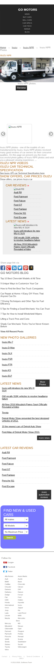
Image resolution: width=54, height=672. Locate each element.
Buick (20, 582)
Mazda (7, 618)
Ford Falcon (20, 200)
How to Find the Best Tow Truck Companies (21, 288)
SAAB (7, 639)
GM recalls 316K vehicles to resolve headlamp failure (27, 238)
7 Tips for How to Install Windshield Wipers (21, 314)
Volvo (7, 649)
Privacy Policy (17, 656)
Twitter (10, 571)
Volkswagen (22, 647)
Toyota (5, 412)
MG (19, 623)
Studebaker (22, 642)
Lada (6, 613)
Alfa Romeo (9, 576)
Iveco (7, 608)
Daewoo (8, 589)
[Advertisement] (37, 106)
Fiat (6, 597)
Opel (19, 628)
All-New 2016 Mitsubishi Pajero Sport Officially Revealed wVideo (25, 247)
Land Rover (22, 613)
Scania (20, 639)
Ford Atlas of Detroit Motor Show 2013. (21, 432)
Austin (20, 579)
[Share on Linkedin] (14, 267)
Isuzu (20, 605)
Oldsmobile (9, 628)
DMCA (21, 658)
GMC (7, 600)
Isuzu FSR (7, 359)
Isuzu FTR (7, 364)
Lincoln (7, 615)
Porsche (8, 636)
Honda (7, 602)
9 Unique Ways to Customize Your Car (19, 283)
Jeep (6, 610)
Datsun (20, 592)
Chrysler (8, 587)
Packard (8, 631)
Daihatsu (8, 592)
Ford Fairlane (20, 209)
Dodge (7, 595)
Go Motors (27, 9)
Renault (20, 636)
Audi (6, 579)
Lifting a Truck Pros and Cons (14, 319)
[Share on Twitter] (20, 267)
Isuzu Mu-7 (7, 342)
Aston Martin (22, 576)
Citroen (20, 587)
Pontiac (20, 634)
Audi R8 (18, 192)
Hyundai (21, 602)
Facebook (11, 567)
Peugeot (21, 631)
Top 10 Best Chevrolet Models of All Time (20, 278)
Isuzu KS (6, 370)
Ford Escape (20, 217)
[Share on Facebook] (2, 267)
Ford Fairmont (21, 196)
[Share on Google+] (8, 267)
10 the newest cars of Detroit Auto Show (21, 426)
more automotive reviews (44, 494)
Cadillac (7, 584)
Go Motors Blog (14, 272)
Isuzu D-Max (8, 347)
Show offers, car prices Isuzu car (16, 179)
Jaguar (20, 608)
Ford (19, 597)
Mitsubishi (8, 626)
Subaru (7, 644)
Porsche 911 (20, 213)
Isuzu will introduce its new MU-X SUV (27, 232)
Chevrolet (21, 584)
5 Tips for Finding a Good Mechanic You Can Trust (25, 308)
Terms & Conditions (33, 656)
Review (21, 87)
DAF (19, 589)
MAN (19, 615)
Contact (4, 656)
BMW (7, 582)
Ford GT (18, 205)
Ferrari (20, 595)
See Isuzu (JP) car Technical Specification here (22, 173)
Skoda (7, 642)
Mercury (8, 623)
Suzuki (20, 644)
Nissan (20, 626)
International (9, 605)
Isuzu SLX (7, 353)
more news (44, 438)
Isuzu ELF (7, 376)
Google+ (11, 562)
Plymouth (8, 634)
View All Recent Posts (11, 331)
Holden (20, 600)
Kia (19, 610)
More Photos (42, 383)
